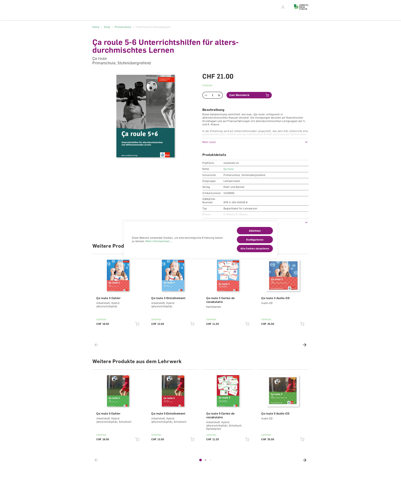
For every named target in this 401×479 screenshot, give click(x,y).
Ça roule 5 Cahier (108, 413)
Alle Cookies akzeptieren (254, 248)
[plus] (219, 95)
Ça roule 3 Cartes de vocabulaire (220, 299)
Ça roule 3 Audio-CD (275, 298)
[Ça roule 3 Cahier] (118, 275)
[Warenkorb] (288, 7)
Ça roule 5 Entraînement (168, 413)
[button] (255, 142)
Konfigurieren (254, 239)
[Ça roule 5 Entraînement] (173, 391)
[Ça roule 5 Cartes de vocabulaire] (228, 391)
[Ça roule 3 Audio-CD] (283, 275)
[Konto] (283, 7)
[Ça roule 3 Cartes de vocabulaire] (228, 275)
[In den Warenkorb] (137, 324)
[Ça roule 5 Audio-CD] (283, 391)
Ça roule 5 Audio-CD (275, 413)
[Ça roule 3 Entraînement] (173, 275)
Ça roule (229, 168)
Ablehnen (255, 230)
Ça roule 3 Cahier (108, 298)
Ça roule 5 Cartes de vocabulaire (220, 415)
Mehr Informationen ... (159, 241)
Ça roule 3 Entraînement (168, 298)
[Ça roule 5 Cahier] (118, 391)
